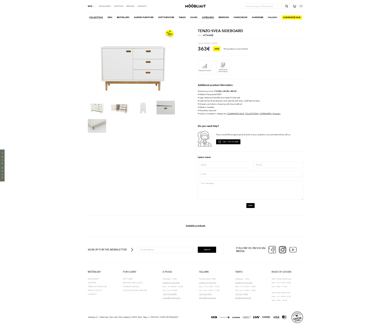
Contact (92, 294)
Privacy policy (95, 290)
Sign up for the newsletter (107, 249)
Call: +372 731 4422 (230, 142)
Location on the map (171, 282)
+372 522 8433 (205, 294)
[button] (91, 6)
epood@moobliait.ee (171, 298)
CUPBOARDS (265, 113)
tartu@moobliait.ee (243, 298)
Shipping (92, 282)
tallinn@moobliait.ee (207, 298)
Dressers (276, 113)
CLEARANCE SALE (235, 113)
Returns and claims (133, 282)
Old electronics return (135, 290)
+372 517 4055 (241, 294)
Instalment (93, 279)
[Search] (287, 6)
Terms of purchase (97, 286)
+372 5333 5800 (170, 294)
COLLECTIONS (252, 113)
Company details (131, 286)
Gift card (127, 279)
